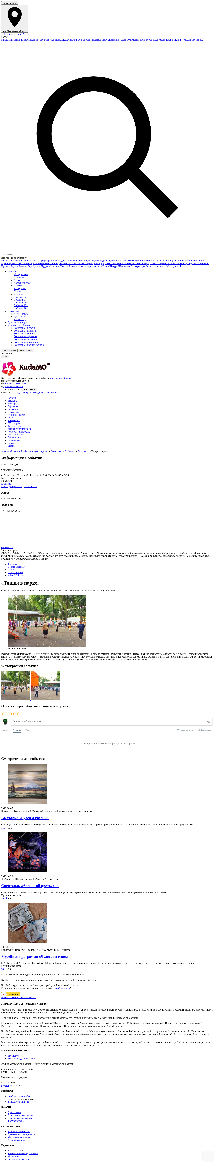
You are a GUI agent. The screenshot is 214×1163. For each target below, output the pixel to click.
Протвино (203, 263)
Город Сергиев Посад (50, 39)
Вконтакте (13, 1055)
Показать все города (192, 39)
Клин (178, 39)
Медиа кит (13, 1156)
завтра (26, 392)
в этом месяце (50, 392)
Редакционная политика (21, 1115)
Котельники (197, 260)
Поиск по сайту (10, 3)
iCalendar (12, 564)
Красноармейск (9, 263)
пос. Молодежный (171, 266)
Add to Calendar (39, 558)
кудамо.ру (6, 1085)
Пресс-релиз (14, 1112)
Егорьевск (120, 39)
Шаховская (124, 266)
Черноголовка (94, 266)
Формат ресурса (16, 1120)
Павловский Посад (176, 263)
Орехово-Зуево (158, 263)
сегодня (18, 392)
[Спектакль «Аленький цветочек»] (107, 852)
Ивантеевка (159, 39)
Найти (5, 356)
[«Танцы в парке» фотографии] (16, 699)
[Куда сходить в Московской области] (35, 375)
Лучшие (17, 729)
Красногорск (25, 263)
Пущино (5, 266)
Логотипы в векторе (18, 1159)
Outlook (12, 569)
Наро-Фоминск (123, 263)
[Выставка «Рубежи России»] (107, 784)
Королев (186, 260)
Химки (82, 266)
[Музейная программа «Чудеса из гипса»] (107, 923)
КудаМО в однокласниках (21, 1058)
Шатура (113, 266)
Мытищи (110, 263)
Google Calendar (16, 566)
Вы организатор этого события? (18, 997)
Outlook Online (15, 572)
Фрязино (73, 266)
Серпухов (54, 266)
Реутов (14, 266)
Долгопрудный (86, 39)
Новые (5, 729)
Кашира (170, 39)
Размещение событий (19, 1131)
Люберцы (99, 263)
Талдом (64, 266)
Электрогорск (138, 266)
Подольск (192, 263)
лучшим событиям (13, 386)
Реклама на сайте (17, 1150)
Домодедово (100, 39)
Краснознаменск (42, 263)
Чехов (105, 266)
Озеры (145, 263)
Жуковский (133, 39)
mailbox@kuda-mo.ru (18, 1101)
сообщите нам (62, 988)
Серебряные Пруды (38, 266)
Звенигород (146, 39)
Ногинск (137, 263)
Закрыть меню (26, 350)
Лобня (54, 263)
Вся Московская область (15, 34)
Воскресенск (31, 39)
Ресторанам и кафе (18, 1140)
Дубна (111, 39)
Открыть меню (9, 350)
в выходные (36, 392)
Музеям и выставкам (19, 1137)
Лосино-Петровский (70, 263)
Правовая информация (20, 1118)
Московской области (60, 378)
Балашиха (6, 39)
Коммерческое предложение (23, 1153)
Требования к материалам (21, 1134)
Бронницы (18, 39)
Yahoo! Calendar (16, 575)
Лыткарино (87, 263)
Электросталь (153, 266)
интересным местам (15, 383)
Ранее (28, 729)
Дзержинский (69, 39)
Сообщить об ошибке (19, 1096)
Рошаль (23, 266)
